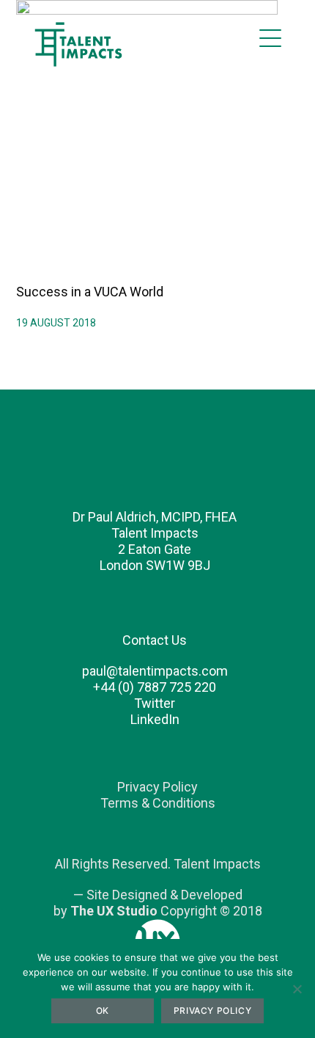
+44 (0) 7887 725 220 (154, 687)
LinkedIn (154, 719)
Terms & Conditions (157, 803)
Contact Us (154, 640)
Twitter (154, 703)
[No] (296, 989)
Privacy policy (212, 1010)
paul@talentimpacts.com (155, 671)
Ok (102, 1010)
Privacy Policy (157, 786)
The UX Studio (114, 910)
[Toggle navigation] (270, 38)
